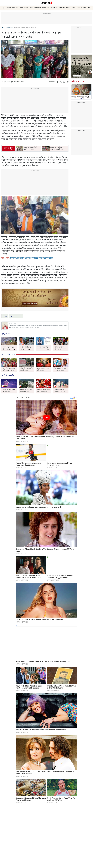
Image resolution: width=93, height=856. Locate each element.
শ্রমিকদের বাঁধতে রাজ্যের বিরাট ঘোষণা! (60, 348)
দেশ (17, 8)
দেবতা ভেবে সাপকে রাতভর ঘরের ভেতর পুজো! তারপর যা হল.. (9, 349)
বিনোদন (26, 8)
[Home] (46, 2)
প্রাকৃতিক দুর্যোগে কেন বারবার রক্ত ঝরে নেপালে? (26, 391)
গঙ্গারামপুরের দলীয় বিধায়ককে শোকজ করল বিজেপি (42, 349)
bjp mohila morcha (16, 316)
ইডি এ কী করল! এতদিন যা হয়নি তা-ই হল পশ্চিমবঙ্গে (26, 370)
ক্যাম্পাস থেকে (51, 8)
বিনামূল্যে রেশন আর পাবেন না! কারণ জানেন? (60, 370)
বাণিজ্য (44, 8)
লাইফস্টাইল (37, 8)
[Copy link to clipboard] (67, 82)
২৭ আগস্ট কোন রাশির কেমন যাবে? (9, 390)
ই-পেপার (83, 8)
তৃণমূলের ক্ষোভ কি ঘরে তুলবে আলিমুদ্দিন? (43, 390)
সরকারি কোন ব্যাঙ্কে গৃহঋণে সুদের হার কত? (60, 391)
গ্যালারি (68, 8)
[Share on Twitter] (61, 82)
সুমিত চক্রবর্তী (7, 82)
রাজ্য (13, 8)
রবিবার (78, 8)
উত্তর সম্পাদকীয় (60, 8)
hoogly (5, 316)
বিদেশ (21, 8)
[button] (40, 7)
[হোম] (4, 8)
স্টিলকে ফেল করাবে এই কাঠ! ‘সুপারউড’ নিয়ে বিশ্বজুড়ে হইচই (31, 258)
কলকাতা (8, 8)
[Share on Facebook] (57, 82)
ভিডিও (73, 8)
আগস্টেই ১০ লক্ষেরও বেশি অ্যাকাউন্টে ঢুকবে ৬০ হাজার (9, 370)
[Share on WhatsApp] (64, 82)
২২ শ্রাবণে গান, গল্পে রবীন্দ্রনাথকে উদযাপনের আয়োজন (43, 370)
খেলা (31, 8)
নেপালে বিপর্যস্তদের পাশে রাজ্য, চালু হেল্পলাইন (25, 349)
